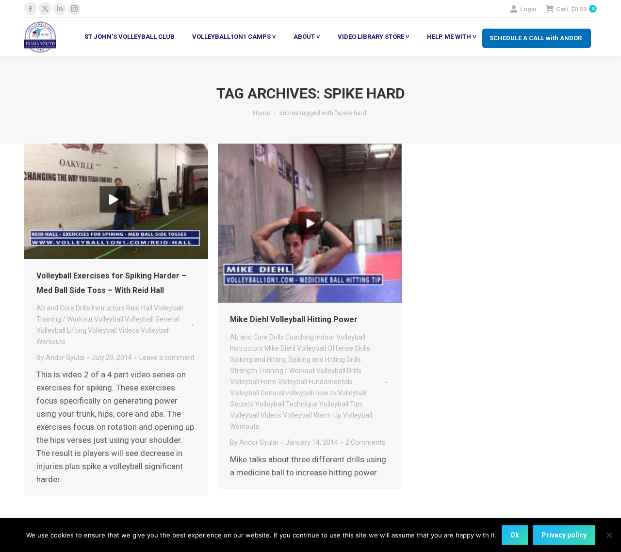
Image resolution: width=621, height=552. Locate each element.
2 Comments (365, 442)
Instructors (108, 308)
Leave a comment (167, 357)
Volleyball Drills (338, 370)
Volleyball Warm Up (312, 415)
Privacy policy (564, 535)
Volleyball (108, 319)
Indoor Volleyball (340, 337)
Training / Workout (64, 319)
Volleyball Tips (341, 404)
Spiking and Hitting (258, 359)
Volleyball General (152, 319)
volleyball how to (311, 393)
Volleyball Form (253, 382)
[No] (609, 535)
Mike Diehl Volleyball (295, 348)
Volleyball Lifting (61, 330)
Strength (243, 370)
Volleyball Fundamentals (315, 382)
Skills (362, 348)
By (60, 357)
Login (528, 9)
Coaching (299, 337)
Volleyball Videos (113, 330)
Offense (340, 348)
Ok (514, 535)
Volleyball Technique (286, 404)
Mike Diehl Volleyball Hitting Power (294, 319)
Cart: (575, 9)
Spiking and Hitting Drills (324, 359)
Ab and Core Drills (63, 308)
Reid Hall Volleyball (154, 308)
